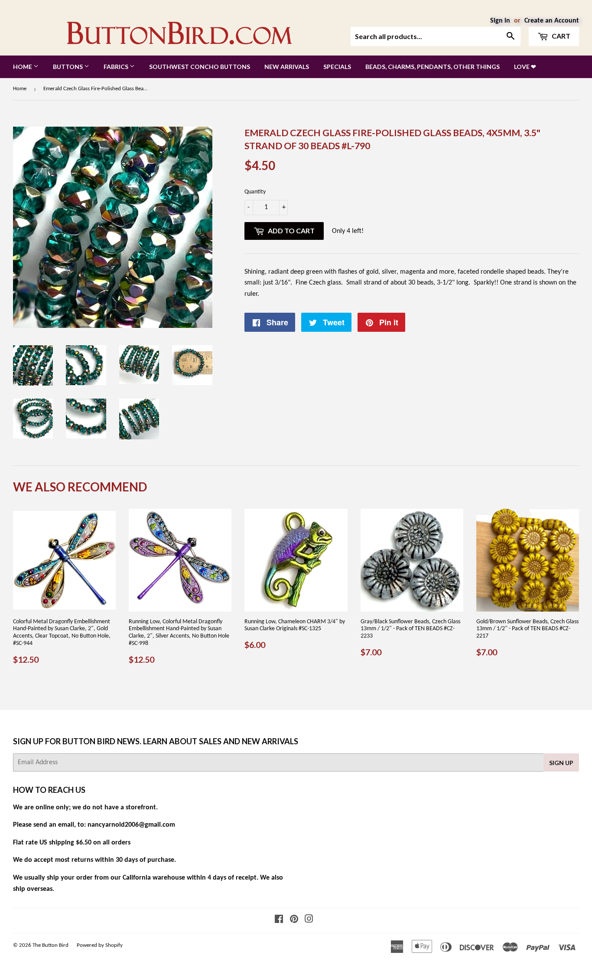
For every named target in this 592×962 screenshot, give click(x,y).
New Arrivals (286, 66)
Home (23, 66)
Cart (560, 36)
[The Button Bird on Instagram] (309, 920)
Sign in (500, 20)
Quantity (255, 192)
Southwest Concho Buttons (199, 66)
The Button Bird (50, 945)
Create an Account (551, 20)
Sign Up (561, 762)
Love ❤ (525, 66)
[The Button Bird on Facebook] (278, 920)
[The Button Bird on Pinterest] (294, 920)
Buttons (68, 66)
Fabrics (117, 66)
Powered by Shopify (100, 945)
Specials (337, 66)
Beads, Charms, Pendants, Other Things (432, 66)
